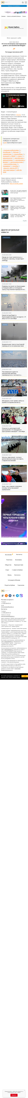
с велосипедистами (10, 164)
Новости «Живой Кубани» (14, 16)
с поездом (15, 166)
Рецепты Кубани (10, 585)
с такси (19, 156)
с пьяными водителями (11, 150)
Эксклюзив (8, 555)
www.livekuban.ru (8, 641)
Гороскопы (6, 237)
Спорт (7, 570)
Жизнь (5, 266)
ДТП (5, 143)
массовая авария (9, 170)
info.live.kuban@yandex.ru (7, 607)
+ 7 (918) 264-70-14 (6, 603)
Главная (3, 16)
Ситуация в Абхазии (14, 580)
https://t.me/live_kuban (16, 183)
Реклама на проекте (7, 599)
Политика (9, 560)
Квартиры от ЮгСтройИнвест (14, 6)
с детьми (15, 152)
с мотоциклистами (16, 162)
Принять (14, 1095)
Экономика (18, 560)
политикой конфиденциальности (10, 669)
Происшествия (7, 352)
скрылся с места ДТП (10, 168)
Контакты (19, 554)
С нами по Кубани (17, 570)
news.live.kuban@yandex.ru (7, 616)
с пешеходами (18, 154)
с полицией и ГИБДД (14, 155)
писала (18, 115)
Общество (6, 408)
